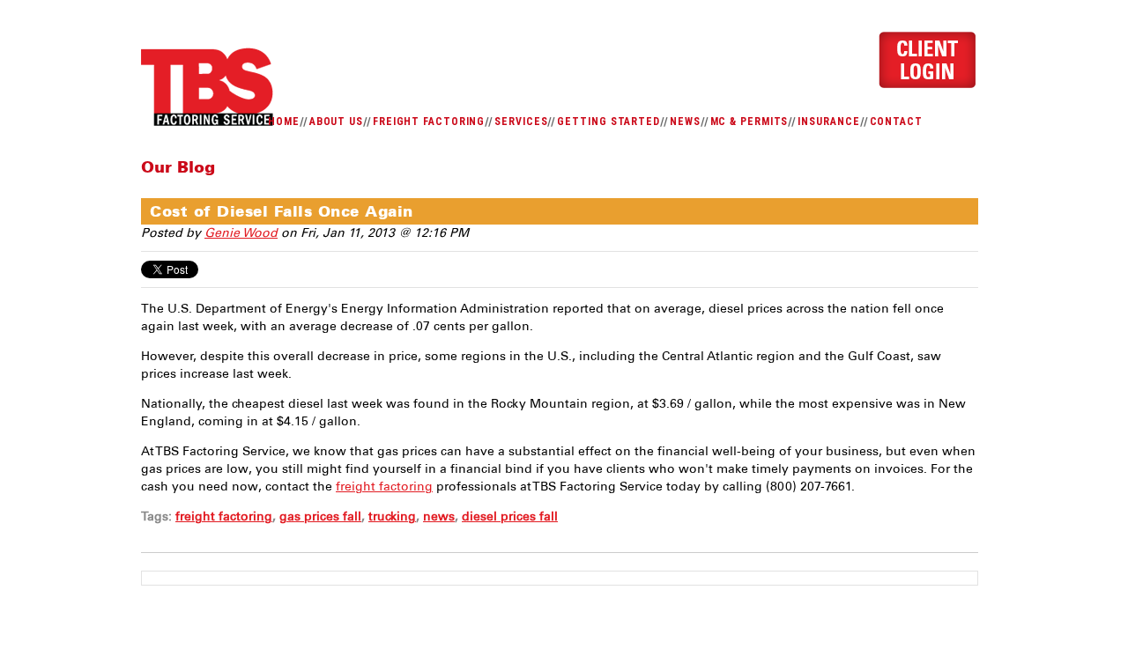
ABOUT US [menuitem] (336, 121)
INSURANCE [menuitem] (828, 121)
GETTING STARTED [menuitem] (608, 121)
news (439, 516)
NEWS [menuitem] (685, 121)
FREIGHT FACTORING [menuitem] (429, 121)
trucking (392, 516)
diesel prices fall (510, 516)
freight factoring (384, 486)
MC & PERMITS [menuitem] (749, 121)
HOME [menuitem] (284, 121)
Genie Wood (241, 232)
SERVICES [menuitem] (520, 121)
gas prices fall (320, 516)
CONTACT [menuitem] (896, 121)
